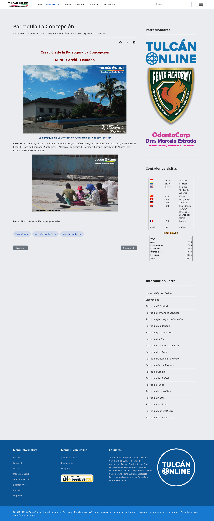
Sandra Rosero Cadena (140, 464)
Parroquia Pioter (155, 397)
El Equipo (65, 468)
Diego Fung (143, 477)
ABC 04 (16, 457)
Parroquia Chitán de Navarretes (163, 358)
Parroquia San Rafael (157, 378)
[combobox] (173, 4)
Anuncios (17, 490)
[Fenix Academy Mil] (171, 95)
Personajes (114, 467)
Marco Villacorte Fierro (45, 234)
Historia (67, 4)
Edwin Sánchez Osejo (126, 470)
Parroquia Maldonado (158, 326)
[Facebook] (120, 42)
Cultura (78, 4)
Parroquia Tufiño (155, 384)
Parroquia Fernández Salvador (162, 312)
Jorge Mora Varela (131, 457)
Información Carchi (36, 33)
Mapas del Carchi (21, 473)
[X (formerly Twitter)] (127, 42)
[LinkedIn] (134, 42)
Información (51, 4)
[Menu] (201, 4)
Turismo (92, 4)
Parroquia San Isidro (157, 404)
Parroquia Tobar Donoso (159, 417)
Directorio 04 (19, 484)
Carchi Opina (109, 4)
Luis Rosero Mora (117, 480)
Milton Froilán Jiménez (126, 477)
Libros (16, 468)
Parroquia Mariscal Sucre (160, 411)
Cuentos (127, 460)
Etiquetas (17, 495)
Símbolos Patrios (21, 479)
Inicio (39, 4)
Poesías (124, 464)
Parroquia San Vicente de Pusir (163, 345)
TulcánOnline (21, 234)
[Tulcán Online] (171, 52)
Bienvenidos (152, 299)
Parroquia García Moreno (160, 365)
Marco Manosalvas (129, 467)
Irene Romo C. (124, 473)
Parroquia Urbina (155, 371)
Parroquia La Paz (155, 339)
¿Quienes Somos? (69, 457)
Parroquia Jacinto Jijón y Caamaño (164, 319)
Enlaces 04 (18, 463)
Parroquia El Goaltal (157, 306)
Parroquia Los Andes (157, 352)
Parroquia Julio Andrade (159, 332)
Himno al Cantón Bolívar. (159, 293)
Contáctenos (67, 463)
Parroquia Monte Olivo (158, 391)
